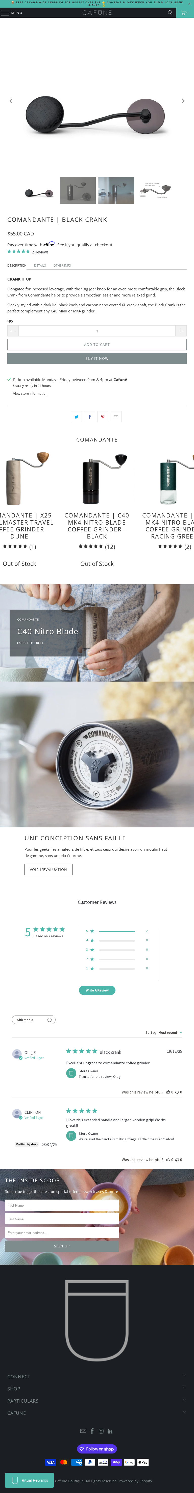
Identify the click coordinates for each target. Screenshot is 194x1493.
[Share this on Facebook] (89, 416)
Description (17, 265)
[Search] (170, 13)
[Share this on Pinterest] (103, 416)
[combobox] (164, 1032)
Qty (10, 320)
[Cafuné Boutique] (97, 13)
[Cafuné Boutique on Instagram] (101, 1431)
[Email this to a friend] (116, 416)
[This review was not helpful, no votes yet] (177, 1091)
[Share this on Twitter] (76, 416)
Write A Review (97, 990)
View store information (30, 393)
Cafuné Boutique (69, 1481)
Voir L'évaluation (48, 869)
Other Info (62, 265)
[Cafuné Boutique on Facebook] (92, 1431)
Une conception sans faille (75, 838)
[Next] (183, 101)
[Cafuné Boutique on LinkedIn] (110, 1431)
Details (40, 265)
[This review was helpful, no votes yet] (168, 1091)
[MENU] (3, 13)
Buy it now (97, 358)
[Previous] (11, 101)
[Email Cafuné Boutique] (83, 1431)
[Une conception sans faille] (97, 754)
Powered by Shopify (135, 1481)
